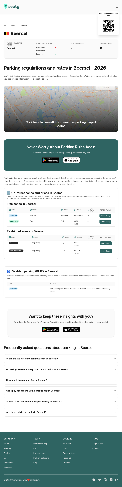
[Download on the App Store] (71, 160)
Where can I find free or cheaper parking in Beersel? (61, 401)
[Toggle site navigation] (116, 7)
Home (6, 443)
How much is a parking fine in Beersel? (61, 380)
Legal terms (97, 443)
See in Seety (105, 216)
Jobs (65, 448)
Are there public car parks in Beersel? (61, 412)
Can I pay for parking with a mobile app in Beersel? (61, 390)
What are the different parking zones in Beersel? (61, 358)
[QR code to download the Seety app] (108, 26)
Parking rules (9, 25)
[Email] (116, 479)
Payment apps (106, 44)
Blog (35, 462)
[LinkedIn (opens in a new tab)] (111, 479)
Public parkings (77, 44)
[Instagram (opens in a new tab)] (105, 479)
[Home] (11, 7)
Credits (95, 448)
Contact (66, 462)
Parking (7, 448)
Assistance (8, 462)
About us (67, 443)
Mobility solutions (41, 458)
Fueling (7, 453)
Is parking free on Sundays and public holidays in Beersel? (61, 369)
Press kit (67, 458)
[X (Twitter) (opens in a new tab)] (99, 479)
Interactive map (40, 443)
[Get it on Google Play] (50, 160)
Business (8, 467)
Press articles (69, 453)
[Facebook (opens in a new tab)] (93, 479)
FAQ (35, 448)
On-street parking (44, 44)
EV (5, 458)
